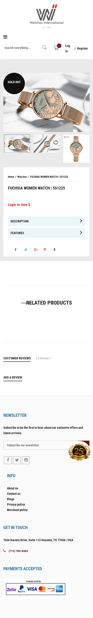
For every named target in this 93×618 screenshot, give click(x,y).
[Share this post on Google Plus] (38, 249)
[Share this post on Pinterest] (48, 249)
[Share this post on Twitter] (28, 249)
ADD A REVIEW (12, 377)
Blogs (10, 499)
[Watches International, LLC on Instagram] (26, 460)
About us (12, 488)
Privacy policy (16, 504)
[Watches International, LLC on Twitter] (17, 460)
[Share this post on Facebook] (19, 249)
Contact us (13, 493)
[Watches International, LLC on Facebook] (8, 460)
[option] (46, 102)
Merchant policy (17, 510)
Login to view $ (19, 205)
